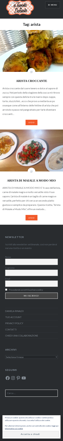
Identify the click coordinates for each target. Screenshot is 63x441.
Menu (54, 5)
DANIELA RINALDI (14, 311)
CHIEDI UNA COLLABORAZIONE (21, 335)
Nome (8, 257)
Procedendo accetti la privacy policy (26, 289)
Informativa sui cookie (14, 428)
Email (7, 278)
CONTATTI (11, 329)
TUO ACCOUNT (13, 317)
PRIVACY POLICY (14, 323)
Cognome (10, 267)
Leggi (31, 122)
